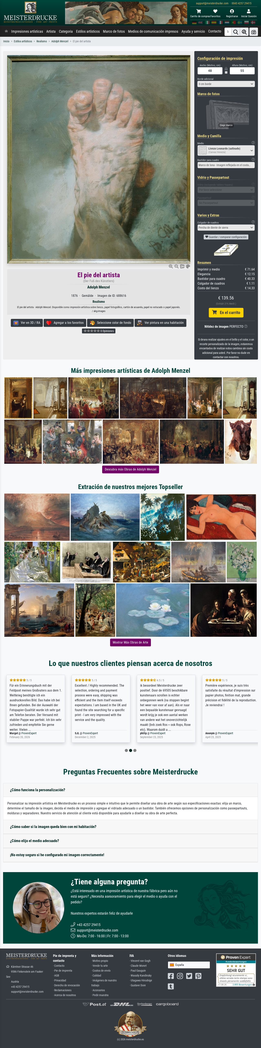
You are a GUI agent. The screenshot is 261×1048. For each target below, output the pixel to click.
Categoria (66, 31)
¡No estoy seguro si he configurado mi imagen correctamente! (57, 854)
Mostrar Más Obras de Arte (130, 642)
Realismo (41, 41)
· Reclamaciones (62, 990)
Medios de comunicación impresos (153, 31)
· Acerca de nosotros (64, 995)
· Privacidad (59, 980)
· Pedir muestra (99, 995)
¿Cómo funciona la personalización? (37, 790)
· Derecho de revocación (66, 985)
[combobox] (226, 84)
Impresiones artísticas (27, 31)
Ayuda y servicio (193, 31)
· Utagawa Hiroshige (140, 980)
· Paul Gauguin (137, 970)
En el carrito (228, 312)
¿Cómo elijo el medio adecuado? (34, 840)
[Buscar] (235, 32)
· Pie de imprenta (62, 970)
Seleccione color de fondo (113, 323)
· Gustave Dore (137, 985)
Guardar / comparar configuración (227, 237)
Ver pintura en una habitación (163, 323)
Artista (51, 31)
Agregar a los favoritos (67, 323)
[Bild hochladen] (253, 32)
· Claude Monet (138, 966)
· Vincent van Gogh (139, 961)
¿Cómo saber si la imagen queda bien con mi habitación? (53, 826)
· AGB (56, 975)
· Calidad (96, 975)
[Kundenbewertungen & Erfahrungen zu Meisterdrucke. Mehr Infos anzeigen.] (236, 970)
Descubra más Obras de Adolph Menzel (130, 469)
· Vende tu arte (99, 966)
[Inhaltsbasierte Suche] (244, 32)
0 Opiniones (107, 331)
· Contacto (58, 966)
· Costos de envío (101, 970)
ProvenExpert (23, 733)
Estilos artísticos (88, 31)
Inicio (6, 41)
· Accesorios (98, 990)
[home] (6, 31)
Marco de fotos (114, 31)
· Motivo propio (99, 961)
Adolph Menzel (59, 41)
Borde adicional (205, 78)
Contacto (214, 31)
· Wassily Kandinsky (140, 975)
